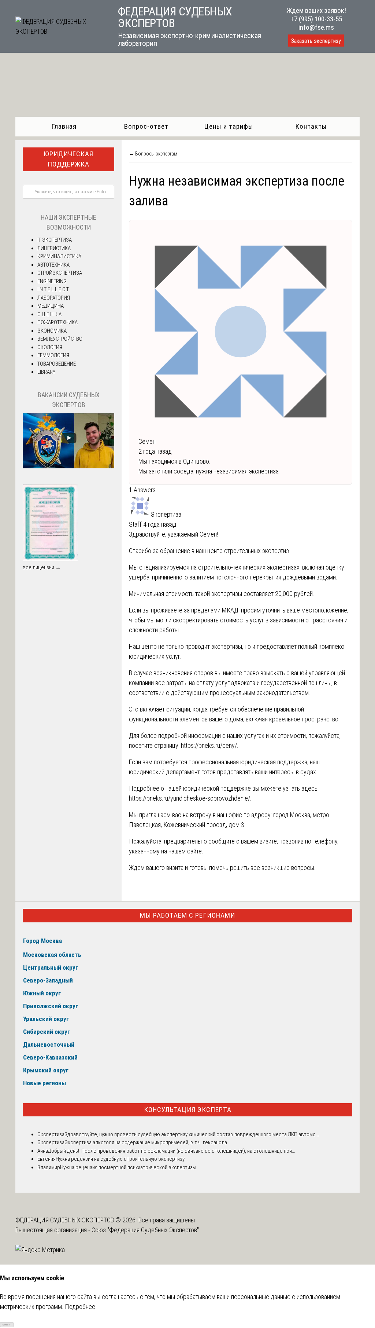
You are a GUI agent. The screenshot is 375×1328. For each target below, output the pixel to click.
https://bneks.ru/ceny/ (209, 745)
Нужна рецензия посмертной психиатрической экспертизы (128, 1167)
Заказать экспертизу (316, 40)
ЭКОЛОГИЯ (49, 347)
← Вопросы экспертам (153, 154)
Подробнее (80, 1306)
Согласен (7, 1324)
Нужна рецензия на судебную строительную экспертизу (120, 1159)
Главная (64, 126)
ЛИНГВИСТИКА (54, 248)
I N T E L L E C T (53, 289)
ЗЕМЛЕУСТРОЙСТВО (59, 339)
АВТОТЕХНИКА (53, 264)
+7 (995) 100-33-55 (316, 19)
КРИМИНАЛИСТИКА (59, 256)
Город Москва (42, 940)
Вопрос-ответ (146, 126)
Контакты (311, 126)
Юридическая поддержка (68, 159)
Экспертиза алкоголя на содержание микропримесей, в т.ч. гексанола (145, 1142)
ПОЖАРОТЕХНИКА (57, 322)
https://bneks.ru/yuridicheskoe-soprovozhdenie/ (189, 798)
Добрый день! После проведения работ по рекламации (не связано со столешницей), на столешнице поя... (171, 1151)
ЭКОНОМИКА (52, 331)
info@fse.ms (316, 27)
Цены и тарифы (228, 126)
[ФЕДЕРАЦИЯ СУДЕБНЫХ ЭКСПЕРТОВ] (59, 31)
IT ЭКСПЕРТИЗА (54, 240)
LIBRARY (46, 372)
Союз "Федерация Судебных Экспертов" (145, 1230)
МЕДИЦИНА (50, 306)
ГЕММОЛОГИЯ (53, 355)
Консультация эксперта (187, 1109)
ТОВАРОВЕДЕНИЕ (56, 364)
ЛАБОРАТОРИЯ (53, 297)
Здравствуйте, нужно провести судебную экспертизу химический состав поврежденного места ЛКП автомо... (191, 1134)
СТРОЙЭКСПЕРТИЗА (59, 273)
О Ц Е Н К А (49, 314)
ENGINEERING (52, 281)
